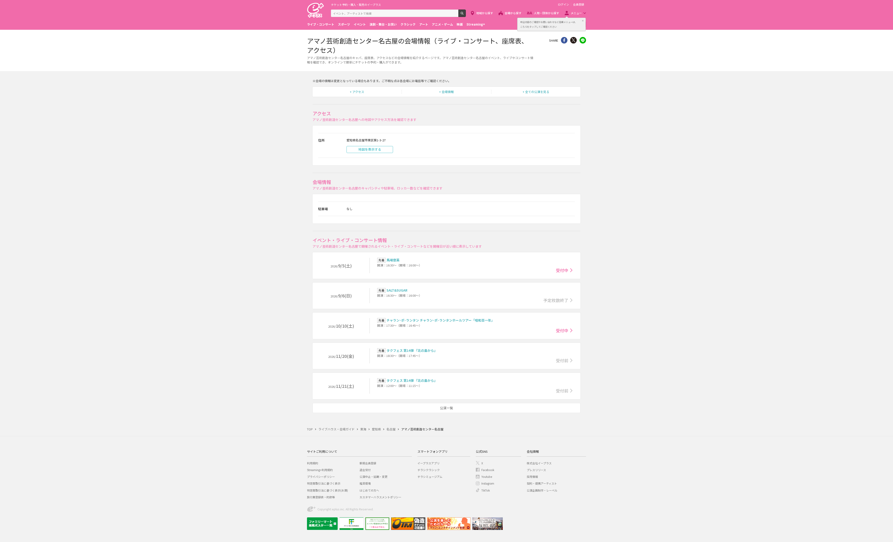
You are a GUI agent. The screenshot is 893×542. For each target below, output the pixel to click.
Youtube (486, 477)
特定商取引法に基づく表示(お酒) (327, 490)
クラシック (408, 24)
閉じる (583, 21)
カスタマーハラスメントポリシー (380, 497)
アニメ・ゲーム (442, 24)
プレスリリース (536, 470)
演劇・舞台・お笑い (383, 24)
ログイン (563, 4)
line (583, 40)
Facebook (487, 470)
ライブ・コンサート (320, 24)
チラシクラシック (428, 470)
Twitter (573, 40)
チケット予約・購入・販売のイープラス (356, 5)
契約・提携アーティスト (542, 483)
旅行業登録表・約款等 (321, 497)
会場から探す (513, 13)
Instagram (487, 483)
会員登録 (578, 4)
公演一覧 (446, 408)
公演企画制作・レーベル (542, 490)
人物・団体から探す (546, 13)
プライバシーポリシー (321, 477)
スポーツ (344, 24)
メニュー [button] (576, 13)
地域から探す (484, 13)
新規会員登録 (368, 463)
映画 (460, 24)
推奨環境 (365, 483)
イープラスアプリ (428, 463)
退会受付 (365, 470)
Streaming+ (475, 24)
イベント (360, 24)
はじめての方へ (369, 490)
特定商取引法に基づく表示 (323, 483)
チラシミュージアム (429, 477)
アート (423, 24)
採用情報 (532, 477)
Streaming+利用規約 (320, 470)
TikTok (485, 490)
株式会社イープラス (539, 463)
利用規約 (312, 463)
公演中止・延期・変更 (373, 477)
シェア (564, 40)
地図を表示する (369, 149)
